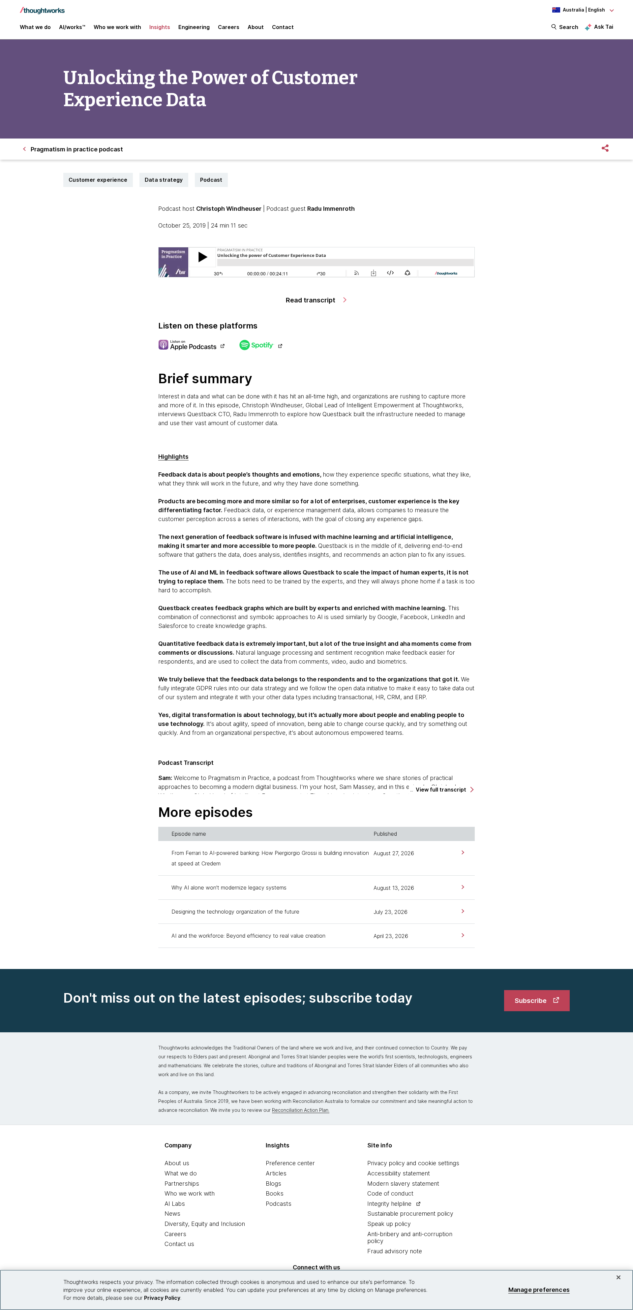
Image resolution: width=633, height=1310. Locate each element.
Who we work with (190, 1193)
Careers (175, 1234)
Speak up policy (389, 1223)
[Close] (618, 1277)
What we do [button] (35, 27)
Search (568, 27)
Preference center (290, 1163)
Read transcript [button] (311, 300)
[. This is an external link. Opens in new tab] (191, 346)
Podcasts (278, 1203)
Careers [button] (228, 27)
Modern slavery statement (403, 1183)
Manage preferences (539, 1289)
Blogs (273, 1183)
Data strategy (164, 179)
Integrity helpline (389, 1203)
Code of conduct (390, 1193)
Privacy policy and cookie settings (413, 1163)
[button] (444, 790)
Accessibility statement (398, 1173)
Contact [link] (283, 27)
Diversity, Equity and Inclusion (205, 1223)
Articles (276, 1173)
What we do (181, 1173)
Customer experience (98, 179)
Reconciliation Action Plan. (300, 1110)
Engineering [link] (194, 27)
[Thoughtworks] (42, 7)
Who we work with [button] (117, 27)
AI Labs (175, 1203)
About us (177, 1163)
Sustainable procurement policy (410, 1213)
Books (275, 1193)
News (172, 1213)
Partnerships (182, 1183)
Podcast (211, 179)
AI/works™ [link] (72, 27)
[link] (462, 852)
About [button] (256, 27)
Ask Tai (603, 26)
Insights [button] (159, 27)
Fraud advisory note (394, 1251)
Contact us (179, 1243)
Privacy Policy (162, 1297)
